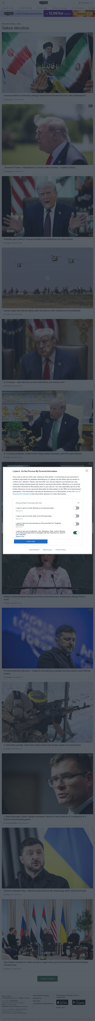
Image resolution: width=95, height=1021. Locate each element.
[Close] (87, 471)
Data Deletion (34, 550)
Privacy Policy (61, 550)
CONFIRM (31, 541)
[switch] (76, 508)
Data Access (47, 550)
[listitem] (47, 503)
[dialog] (47, 510)
